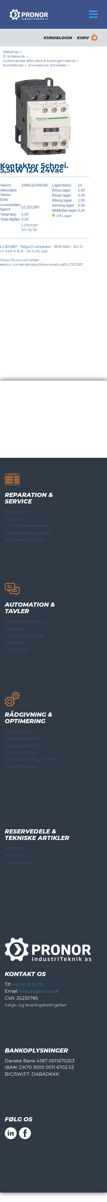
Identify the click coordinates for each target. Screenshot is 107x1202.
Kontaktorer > (15, 65)
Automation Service (25, 621)
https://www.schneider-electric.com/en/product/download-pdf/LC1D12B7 (41, 262)
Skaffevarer (16, 855)
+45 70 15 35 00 (27, 984)
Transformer (17, 649)
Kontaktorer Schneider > (49, 65)
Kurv (86, 37)
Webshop (14, 848)
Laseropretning (20, 752)
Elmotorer (15, 511)
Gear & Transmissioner (27, 525)
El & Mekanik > (15, 56)
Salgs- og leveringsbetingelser (36, 1004)
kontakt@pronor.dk (39, 991)
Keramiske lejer (20, 766)
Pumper (13, 518)
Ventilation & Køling (24, 539)
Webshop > (12, 52)
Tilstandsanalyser (22, 738)
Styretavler (15, 628)
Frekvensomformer (25, 635)
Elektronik (15, 642)
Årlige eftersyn (19, 731)
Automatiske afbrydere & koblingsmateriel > (40, 60)
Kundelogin (58, 37)
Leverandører (18, 862)
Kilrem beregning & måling (33, 759)
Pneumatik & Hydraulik (28, 532)
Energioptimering (23, 745)
